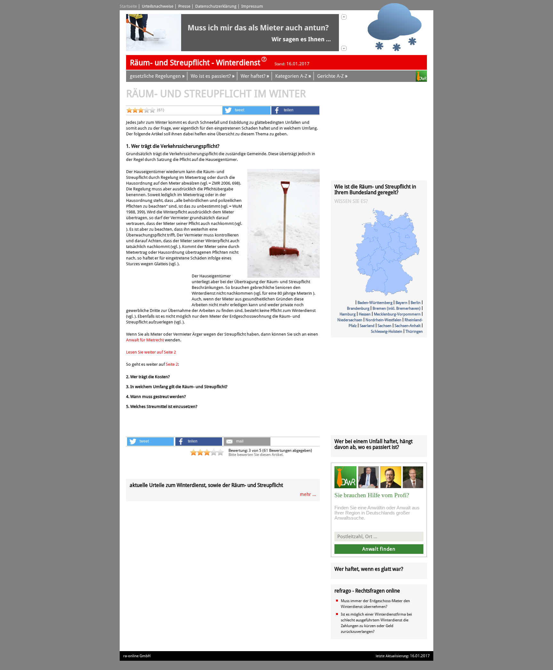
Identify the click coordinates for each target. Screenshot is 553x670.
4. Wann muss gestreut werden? (156, 396)
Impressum (252, 6)
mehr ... (308, 494)
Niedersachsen (349, 320)
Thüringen (414, 331)
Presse (184, 6)
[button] (246, 110)
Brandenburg (358, 308)
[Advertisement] (158, 289)
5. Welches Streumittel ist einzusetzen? (161, 406)
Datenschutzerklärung (215, 6)
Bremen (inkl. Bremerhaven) (397, 308)
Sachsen (384, 325)
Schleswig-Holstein (386, 331)
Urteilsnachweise (157, 6)
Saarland (367, 325)
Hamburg (348, 314)
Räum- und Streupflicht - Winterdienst (195, 62)
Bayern (401, 302)
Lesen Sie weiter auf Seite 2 (151, 352)
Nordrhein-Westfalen (383, 320)
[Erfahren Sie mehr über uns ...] (264, 61)
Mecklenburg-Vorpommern (397, 314)
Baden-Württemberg (374, 302)
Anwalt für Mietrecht (145, 340)
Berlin (416, 302)
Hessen (365, 314)
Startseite (128, 6)
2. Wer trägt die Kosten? (148, 376)
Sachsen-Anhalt (408, 325)
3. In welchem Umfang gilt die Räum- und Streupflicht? (177, 386)
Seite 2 (172, 364)
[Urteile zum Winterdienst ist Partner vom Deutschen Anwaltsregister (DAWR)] (421, 76)
